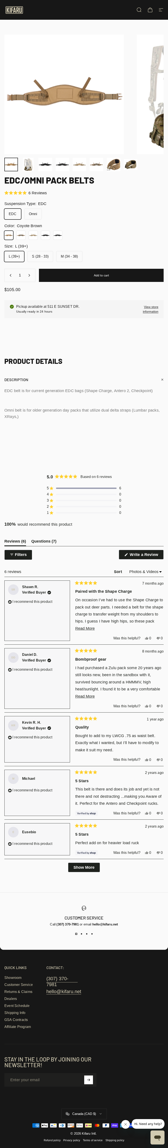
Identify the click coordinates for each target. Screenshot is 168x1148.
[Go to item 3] (62, 164)
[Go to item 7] (113, 164)
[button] (25, 193)
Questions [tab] (43, 542)
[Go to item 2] (45, 164)
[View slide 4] (91, 934)
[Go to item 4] (79, 164)
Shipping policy (114, 1140)
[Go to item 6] (96, 164)
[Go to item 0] (11, 164)
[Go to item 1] (28, 164)
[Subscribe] (88, 1079)
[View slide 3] (86, 934)
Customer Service (18, 985)
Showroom (12, 978)
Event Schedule (17, 1006)
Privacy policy (71, 1140)
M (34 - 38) (69, 256)
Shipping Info (14, 1013)
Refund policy (52, 1140)
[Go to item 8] (130, 164)
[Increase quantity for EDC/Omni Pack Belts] (30, 275)
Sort (118, 572)
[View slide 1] (76, 934)
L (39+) (14, 256)
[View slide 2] (81, 934)
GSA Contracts (16, 1020)
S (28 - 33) (40, 256)
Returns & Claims (18, 992)
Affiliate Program (17, 1027)
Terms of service (93, 1140)
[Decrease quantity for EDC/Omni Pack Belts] (10, 275)
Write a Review (146, 555)
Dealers (10, 999)
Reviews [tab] (15, 542)
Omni (33, 214)
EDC (13, 214)
